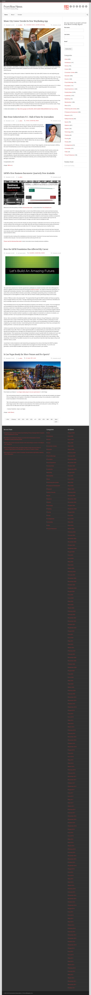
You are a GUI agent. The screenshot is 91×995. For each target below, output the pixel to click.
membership (32, 120)
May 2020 (70, 680)
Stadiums (67, 125)
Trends (66, 141)
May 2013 (70, 958)
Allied (66, 59)
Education (67, 75)
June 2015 (71, 875)
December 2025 (72, 459)
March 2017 (71, 806)
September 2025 (72, 469)
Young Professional (69, 155)
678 (39, 419)
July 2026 (70, 436)
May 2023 (70, 561)
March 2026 (71, 449)
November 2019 (72, 700)
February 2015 (72, 888)
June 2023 (71, 558)
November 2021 (72, 621)
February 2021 (72, 651)
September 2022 (72, 588)
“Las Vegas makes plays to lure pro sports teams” (28, 392)
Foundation (67, 85)
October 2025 (71, 466)
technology (42, 24)
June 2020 (71, 677)
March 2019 (71, 727)
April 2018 (70, 763)
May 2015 (70, 878)
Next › (56, 419)
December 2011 (72, 981)
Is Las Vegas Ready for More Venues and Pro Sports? (27, 354)
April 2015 (70, 882)
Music (66, 105)
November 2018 (72, 740)
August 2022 (71, 591)
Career (66, 69)
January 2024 (71, 535)
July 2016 (70, 832)
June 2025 (71, 479)
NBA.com (10, 165)
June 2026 (71, 439)
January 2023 (71, 575)
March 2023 (71, 568)
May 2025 (70, 482)
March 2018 (71, 766)
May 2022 (70, 601)
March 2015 (71, 885)
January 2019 (71, 733)
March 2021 (71, 647)
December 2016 (72, 816)
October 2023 (71, 545)
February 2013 (72, 968)
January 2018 (71, 773)
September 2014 (72, 905)
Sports (66, 122)
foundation (31, 253)
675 (27, 419)
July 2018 (70, 753)
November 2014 (72, 898)
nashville (37, 24)
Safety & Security (69, 118)
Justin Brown (11, 412)
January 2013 (71, 971)
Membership (68, 102)
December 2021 (72, 618)
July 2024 (70, 515)
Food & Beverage (69, 82)
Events (66, 79)
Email (66, 41)
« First (7, 419)
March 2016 (71, 845)
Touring (67, 138)
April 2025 (70, 485)
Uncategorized (68, 145)
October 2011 (71, 987)
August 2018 (71, 750)
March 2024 (71, 528)
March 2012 (71, 978)
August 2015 (71, 869)
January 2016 (71, 852)
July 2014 (70, 912)
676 (31, 419)
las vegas (28, 358)
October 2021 (71, 624)
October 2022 (71, 584)
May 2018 (70, 760)
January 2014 (71, 931)
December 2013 (72, 935)
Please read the (12, 241)
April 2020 (70, 684)
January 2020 (71, 693)
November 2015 (72, 859)
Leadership (67, 95)
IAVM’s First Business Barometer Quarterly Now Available (29, 173)
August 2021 (71, 631)
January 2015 (71, 892)
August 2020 (71, 670)
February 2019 (72, 730)
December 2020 (72, 657)
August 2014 (71, 908)
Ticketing (67, 135)
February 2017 (72, 809)
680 (48, 419)
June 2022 (71, 598)
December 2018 (72, 736)
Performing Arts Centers (71, 108)
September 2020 (72, 667)
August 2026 (71, 433)
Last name (67, 34)
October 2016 (71, 822)
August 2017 (71, 789)
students (43, 253)
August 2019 (71, 710)
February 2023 (72, 571)
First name (67, 27)
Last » (56, 421)
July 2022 (70, 594)
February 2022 (72, 611)
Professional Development (71, 112)
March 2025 (71, 489)
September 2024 (72, 509)
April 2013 (70, 961)
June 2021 (71, 637)
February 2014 (72, 928)
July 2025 (70, 475)
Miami (37, 120)
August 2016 (71, 829)
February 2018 (72, 769)
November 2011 (72, 984)
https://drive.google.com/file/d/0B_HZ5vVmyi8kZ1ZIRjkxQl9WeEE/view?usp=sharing (37, 109)
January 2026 (71, 456)
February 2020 (72, 690)
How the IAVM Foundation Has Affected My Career (26, 249)
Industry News (68, 92)
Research (67, 115)
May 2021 (70, 641)
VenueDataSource (46, 207)
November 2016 (72, 819)
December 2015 (72, 855)
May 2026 (70, 442)
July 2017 (70, 793)
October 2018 (71, 743)
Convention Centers (30, 24)
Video (66, 151)
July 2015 (70, 872)
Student (67, 128)
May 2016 (70, 839)
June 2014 (71, 915)
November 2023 (72, 542)
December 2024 (72, 499)
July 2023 (70, 555)
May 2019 (70, 720)
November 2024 (72, 502)
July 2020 (70, 674)
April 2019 (70, 723)
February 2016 (72, 849)
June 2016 (71, 836)
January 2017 (71, 812)
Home (6, 14)
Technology (68, 132)
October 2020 (71, 664)
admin (20, 25)
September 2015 (72, 865)
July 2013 (70, 951)
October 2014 (71, 902)
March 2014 (71, 925)
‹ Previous (13, 419)
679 (44, 419)
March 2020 (71, 687)
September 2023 (72, 548)
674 (23, 419)
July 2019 (70, 713)
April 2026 (70, 446)
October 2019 (71, 703)
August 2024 (71, 512)
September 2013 (72, 945)
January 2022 (71, 614)
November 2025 (72, 462)
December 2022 (72, 578)
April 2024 (70, 525)
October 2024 (71, 505)
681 (52, 419)
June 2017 (71, 796)
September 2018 (72, 746)
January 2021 (71, 654)
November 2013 (72, 938)
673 (19, 419)
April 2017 (70, 802)
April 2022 (70, 604)
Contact (3, 1)
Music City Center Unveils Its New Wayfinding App (26, 21)
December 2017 (72, 776)
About (12, 14)
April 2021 (70, 644)
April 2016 (70, 842)
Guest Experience (69, 89)
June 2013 (71, 954)
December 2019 (72, 697)
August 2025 (71, 472)
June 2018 (71, 756)
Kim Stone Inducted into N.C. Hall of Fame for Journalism (29, 117)
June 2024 (71, 518)
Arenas (27, 120)
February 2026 (72, 452)
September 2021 (72, 627)
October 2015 (71, 862)
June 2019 (71, 717)
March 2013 (71, 964)
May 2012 (70, 974)
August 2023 (71, 551)
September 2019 (72, 707)
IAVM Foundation (35, 289)
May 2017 (70, 799)
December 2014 (72, 895)
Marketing (67, 99)
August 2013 (71, 948)
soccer (34, 358)
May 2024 (70, 522)
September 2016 (72, 826)
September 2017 (72, 786)
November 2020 (72, 660)
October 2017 (71, 783)
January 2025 (71, 495)
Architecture (68, 62)
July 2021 (70, 634)
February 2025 (72, 492)
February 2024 (72, 532)
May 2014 (70, 918)
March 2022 (71, 608)
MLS (32, 358)
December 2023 (72, 538)
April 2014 (70, 921)
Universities (68, 148)
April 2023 (70, 565)
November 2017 (72, 779)
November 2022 (72, 581)
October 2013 (71, 941)
